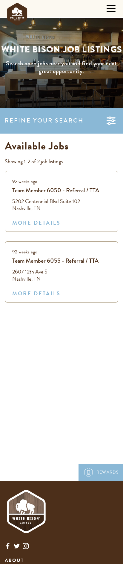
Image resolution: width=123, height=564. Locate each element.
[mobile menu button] (111, 8)
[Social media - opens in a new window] (8, 547)
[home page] (17, 12)
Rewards (107, 472)
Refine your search (44, 120)
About (14, 560)
